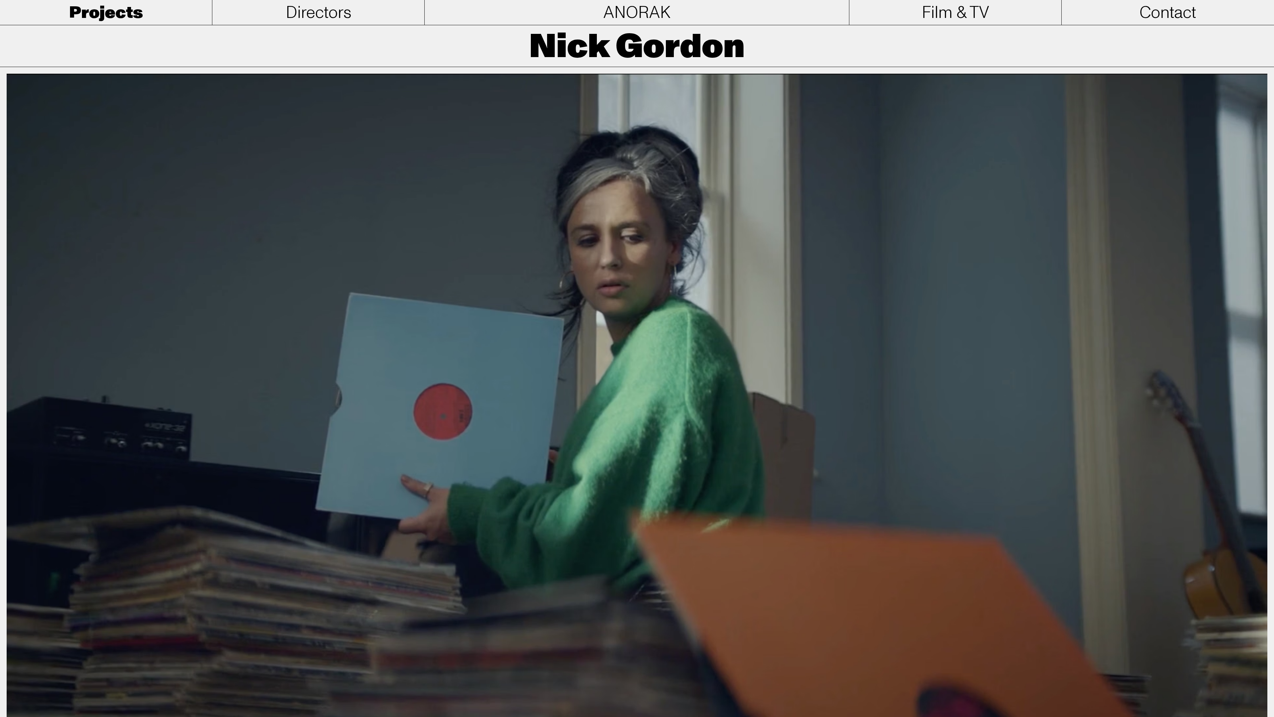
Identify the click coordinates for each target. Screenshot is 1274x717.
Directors (318, 12)
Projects (106, 12)
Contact (1168, 12)
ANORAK (636, 12)
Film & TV (955, 12)
